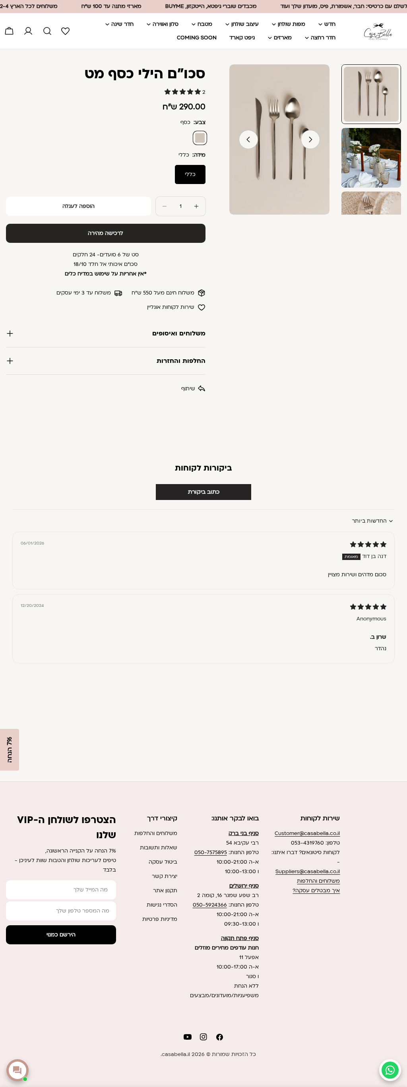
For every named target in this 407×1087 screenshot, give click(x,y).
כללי (190, 174)
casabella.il (176, 1054)
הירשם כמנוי (61, 934)
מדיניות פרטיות (159, 919)
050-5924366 (210, 905)
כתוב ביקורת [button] (203, 492)
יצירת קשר (164, 876)
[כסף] (199, 137)
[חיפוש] (47, 31)
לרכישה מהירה (105, 233)
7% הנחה (9, 750)
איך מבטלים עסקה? (316, 890)
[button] (183, 92)
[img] (368, 544)
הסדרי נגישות (162, 905)
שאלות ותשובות (158, 847)
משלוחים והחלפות (318, 881)
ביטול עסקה (163, 862)
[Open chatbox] (17, 1070)
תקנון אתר (165, 890)
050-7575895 (210, 852)
